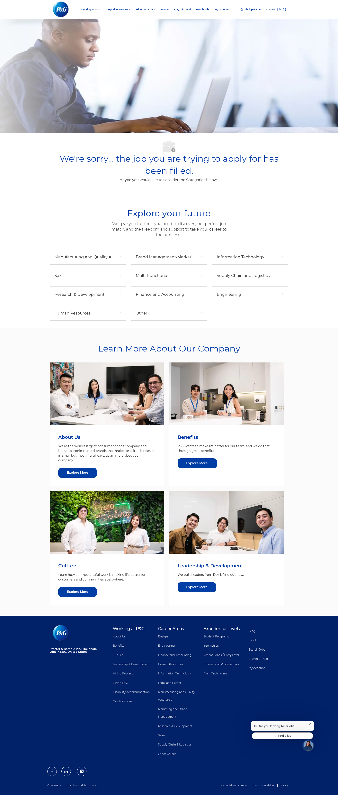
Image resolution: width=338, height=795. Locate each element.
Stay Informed (182, 9)
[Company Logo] (64, 9)
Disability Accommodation (131, 692)
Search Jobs (203, 9)
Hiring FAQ (120, 683)
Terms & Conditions (264, 785)
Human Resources (170, 664)
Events (165, 9)
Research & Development (175, 726)
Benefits (118, 645)
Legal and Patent (169, 683)
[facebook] (52, 771)
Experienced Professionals (221, 664)
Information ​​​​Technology (174, 673)
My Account (222, 9)
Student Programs (216, 636)
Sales (161, 735)
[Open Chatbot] (308, 745)
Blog (252, 631)
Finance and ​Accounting (174, 655)
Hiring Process (123, 673)
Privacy (284, 785)
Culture (118, 655)
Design (163, 636)
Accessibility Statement (234, 785)
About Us (119, 636)
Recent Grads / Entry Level (221, 655)
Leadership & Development (131, 664)
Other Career (167, 754)
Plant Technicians (215, 673)
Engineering (166, 645)
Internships (211, 645)
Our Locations (122, 701)
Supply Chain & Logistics (174, 744)
